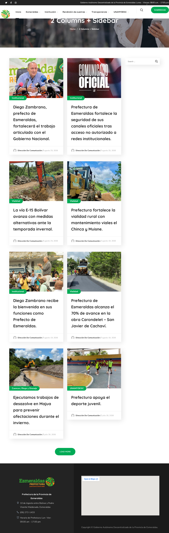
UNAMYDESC (77, 388)
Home (73, 29)
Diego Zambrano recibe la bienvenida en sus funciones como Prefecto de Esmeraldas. (35, 313)
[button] (141, 10)
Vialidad (16, 201)
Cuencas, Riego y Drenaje (24, 388)
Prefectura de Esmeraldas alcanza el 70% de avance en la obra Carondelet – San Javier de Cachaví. (92, 313)
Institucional (18, 98)
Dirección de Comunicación (30, 150)
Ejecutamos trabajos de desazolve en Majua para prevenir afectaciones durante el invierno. (36, 410)
